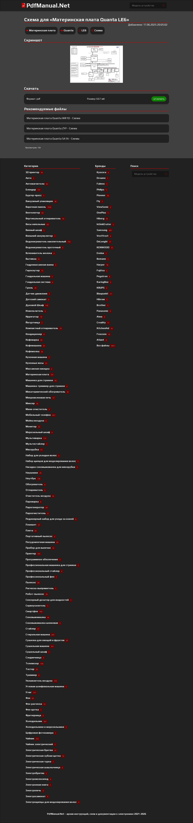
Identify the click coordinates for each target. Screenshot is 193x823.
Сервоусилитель (37, 605)
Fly (100, 201)
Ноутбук (33, 478)
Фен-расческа (35, 703)
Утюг (31, 692)
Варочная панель (38, 206)
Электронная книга (38, 784)
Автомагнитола (37, 183)
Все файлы (106, 345)
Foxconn (103, 334)
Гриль (31, 287)
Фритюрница (35, 715)
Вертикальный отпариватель (45, 218)
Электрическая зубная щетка (45, 755)
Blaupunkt (104, 293)
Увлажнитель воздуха (41, 680)
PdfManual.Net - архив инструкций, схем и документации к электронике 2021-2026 (96, 814)
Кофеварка (34, 339)
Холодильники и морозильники (46, 726)
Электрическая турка (40, 761)
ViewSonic (104, 206)
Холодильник (36, 721)
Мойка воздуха (36, 420)
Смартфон (34, 611)
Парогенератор (36, 507)
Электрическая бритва (41, 750)
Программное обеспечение (43, 559)
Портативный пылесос (40, 536)
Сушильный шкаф (37, 651)
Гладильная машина (39, 276)
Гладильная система (39, 282)
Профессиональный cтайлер (44, 571)
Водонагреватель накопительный (48, 241)
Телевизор (34, 663)
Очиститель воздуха (40, 495)
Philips (102, 189)
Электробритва (36, 773)
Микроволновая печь (40, 397)
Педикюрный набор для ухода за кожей (51, 518)
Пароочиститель (37, 513)
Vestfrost (104, 235)
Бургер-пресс (35, 195)
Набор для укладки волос (42, 455)
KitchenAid (105, 328)
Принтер (33, 553)
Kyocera (103, 172)
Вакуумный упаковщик (41, 201)
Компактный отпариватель (44, 328)
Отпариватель (35, 490)
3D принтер (34, 172)
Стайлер (32, 628)
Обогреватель (35, 484)
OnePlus (103, 212)
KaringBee (104, 282)
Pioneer (103, 195)
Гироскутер (34, 270)
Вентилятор (34, 212)
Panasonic (104, 310)
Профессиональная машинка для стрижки (52, 565)
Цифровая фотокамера (41, 732)
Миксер (32, 403)
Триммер (32, 675)
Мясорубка (34, 449)
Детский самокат (37, 299)
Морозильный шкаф (39, 432)
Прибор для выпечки (40, 547)
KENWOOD (105, 247)
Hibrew (102, 299)
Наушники (33, 472)
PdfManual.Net (48, 5)
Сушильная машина (40, 646)
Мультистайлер (36, 443)
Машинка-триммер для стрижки (46, 386)
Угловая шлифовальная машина (46, 686)
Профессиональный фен (41, 576)
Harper (102, 264)
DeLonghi (104, 241)
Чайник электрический (40, 744)
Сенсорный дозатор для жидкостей (48, 599)
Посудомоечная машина (42, 542)
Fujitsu (102, 270)
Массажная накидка (39, 368)
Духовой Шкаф (37, 305)
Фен (30, 698)
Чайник (32, 738)
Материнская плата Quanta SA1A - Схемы (53, 138)
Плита (31, 530)
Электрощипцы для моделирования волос (52, 802)
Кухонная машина (37, 357)
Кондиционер (35, 334)
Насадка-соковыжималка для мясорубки (52, 467)
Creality (103, 322)
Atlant (102, 339)
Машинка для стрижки (41, 380)
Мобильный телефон (40, 414)
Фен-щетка (33, 709)
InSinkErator (105, 224)
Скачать (160, 98)
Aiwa (101, 316)
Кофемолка (34, 351)
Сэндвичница (35, 657)
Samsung (104, 230)
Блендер (33, 189)
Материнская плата (42, 30)
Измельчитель (36, 310)
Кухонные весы (36, 363)
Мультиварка (36, 438)
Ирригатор (34, 316)
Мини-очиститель (38, 409)
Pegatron (103, 276)
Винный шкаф (35, 230)
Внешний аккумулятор (40, 235)
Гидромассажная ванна (41, 264)
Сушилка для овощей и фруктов (47, 640)
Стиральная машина (40, 634)
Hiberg (102, 218)
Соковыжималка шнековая (43, 622)
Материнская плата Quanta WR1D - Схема (53, 118)
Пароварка (33, 501)
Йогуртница (34, 322)
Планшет (33, 524)
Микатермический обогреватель (47, 391)
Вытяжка (33, 258)
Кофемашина (35, 345)
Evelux (102, 253)
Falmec (102, 183)
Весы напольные (37, 224)
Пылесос (32, 582)
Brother (102, 305)
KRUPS (102, 287)
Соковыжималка (37, 617)
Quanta (68, 30)
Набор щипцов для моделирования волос (52, 461)
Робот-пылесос (36, 594)
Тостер (32, 669)
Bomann (102, 258)
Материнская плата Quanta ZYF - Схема (52, 128)
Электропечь (35, 790)
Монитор (33, 426)
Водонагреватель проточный (44, 247)
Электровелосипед (38, 779)
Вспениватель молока (40, 253)
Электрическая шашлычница (44, 767)
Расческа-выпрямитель (41, 588)
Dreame (102, 178)
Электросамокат (37, 796)
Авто (30, 178)
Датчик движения (38, 293)
